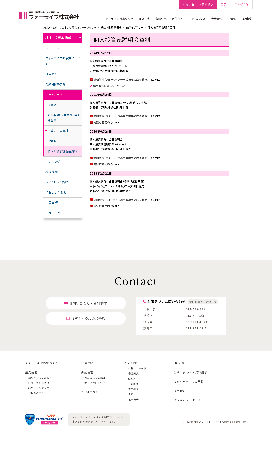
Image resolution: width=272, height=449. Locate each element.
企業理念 (133, 373)
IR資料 (52, 141)
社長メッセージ (137, 368)
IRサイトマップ (55, 213)
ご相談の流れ (36, 393)
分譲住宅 (161, 19)
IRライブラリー (134, 27)
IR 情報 (179, 363)
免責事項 (51, 202)
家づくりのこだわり (40, 377)
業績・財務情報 (55, 84)
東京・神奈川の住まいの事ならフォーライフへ (70, 27)
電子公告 (133, 399)
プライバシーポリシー (189, 400)
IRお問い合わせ (56, 192)
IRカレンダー (54, 161)
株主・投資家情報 (111, 27)
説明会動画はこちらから (107, 85)
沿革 (131, 394)
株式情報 (51, 172)
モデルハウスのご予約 (189, 381)
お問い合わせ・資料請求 (190, 372)
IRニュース (52, 48)
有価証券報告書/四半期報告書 (64, 117)
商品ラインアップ (38, 388)
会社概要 (133, 384)
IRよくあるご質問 (56, 182)
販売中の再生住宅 (94, 383)
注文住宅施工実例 (38, 383)
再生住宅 (177, 19)
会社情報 (216, 19)
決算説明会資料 (58, 130)
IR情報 (232, 19)
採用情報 (247, 19)
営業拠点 (133, 389)
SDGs (131, 378)
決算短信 (53, 105)
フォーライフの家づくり (118, 19)
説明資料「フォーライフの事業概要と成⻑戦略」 (121, 79)
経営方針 (51, 74)
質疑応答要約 (101, 122)
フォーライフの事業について (62, 61)
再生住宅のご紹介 (94, 377)
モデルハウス (197, 19)
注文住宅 (144, 19)
